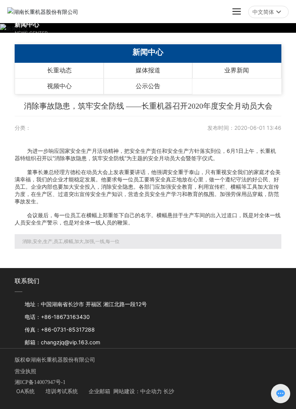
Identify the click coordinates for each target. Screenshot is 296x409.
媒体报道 (148, 70)
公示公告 (148, 86)
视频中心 (59, 86)
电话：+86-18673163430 (57, 316)
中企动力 (151, 391)
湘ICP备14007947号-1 (40, 382)
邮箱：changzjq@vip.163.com (62, 342)
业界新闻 (236, 70)
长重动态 (59, 70)
